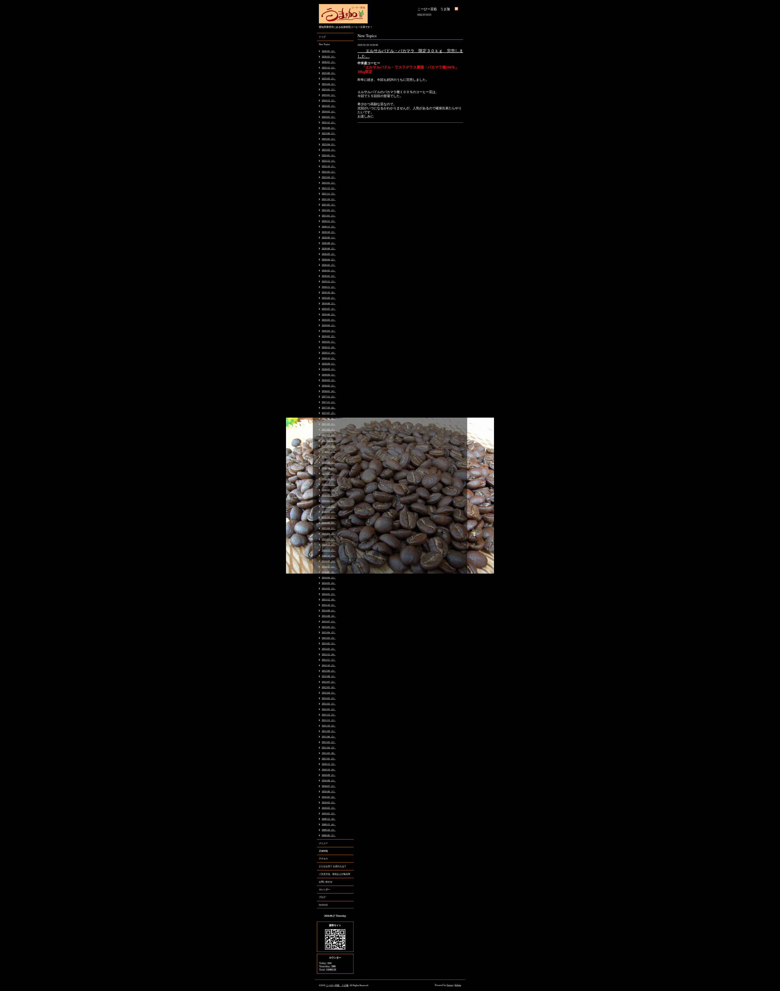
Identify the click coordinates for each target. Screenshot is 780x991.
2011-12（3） (329, 715)
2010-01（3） (329, 813)
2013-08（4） (329, 616)
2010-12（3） (329, 764)
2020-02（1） (329, 270)
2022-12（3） (329, 161)
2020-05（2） (329, 254)
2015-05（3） (329, 523)
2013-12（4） (329, 599)
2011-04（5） (329, 747)
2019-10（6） (329, 292)
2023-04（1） (329, 144)
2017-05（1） (329, 424)
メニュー (323, 843)
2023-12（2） (329, 122)
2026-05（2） (329, 51)
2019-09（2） (329, 298)
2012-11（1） (329, 660)
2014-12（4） (329, 545)
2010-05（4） (329, 797)
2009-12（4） (329, 819)
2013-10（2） (329, 605)
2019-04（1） (329, 325)
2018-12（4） (329, 347)
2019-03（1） (329, 331)
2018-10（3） (329, 358)
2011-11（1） (329, 720)
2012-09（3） (329, 671)
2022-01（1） (329, 183)
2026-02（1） (329, 56)
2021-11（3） (329, 194)
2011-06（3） (329, 736)
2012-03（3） (329, 698)
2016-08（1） (329, 468)
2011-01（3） (329, 758)
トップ (322, 37)
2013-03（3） (329, 638)
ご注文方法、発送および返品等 (334, 874)
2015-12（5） (329, 506)
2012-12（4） (329, 654)
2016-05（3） (329, 484)
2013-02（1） (329, 643)
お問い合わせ (325, 882)
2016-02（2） (329, 495)
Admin (458, 985)
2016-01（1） (329, 501)
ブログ (322, 897)
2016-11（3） (329, 457)
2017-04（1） (329, 429)
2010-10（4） (329, 769)
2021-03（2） (329, 210)
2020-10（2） (329, 232)
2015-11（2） (329, 512)
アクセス (323, 858)
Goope (450, 985)
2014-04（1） (329, 577)
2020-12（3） (329, 221)
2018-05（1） (329, 369)
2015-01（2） (329, 539)
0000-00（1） (329, 835)
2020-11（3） (329, 226)
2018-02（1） (329, 385)
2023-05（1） (329, 139)
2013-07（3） (329, 621)
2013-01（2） (329, 649)
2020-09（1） (329, 237)
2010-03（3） (329, 802)
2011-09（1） (329, 731)
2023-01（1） (329, 155)
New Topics (324, 44)
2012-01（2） (329, 709)
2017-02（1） (329, 440)
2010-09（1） (329, 775)
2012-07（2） (329, 682)
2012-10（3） (329, 665)
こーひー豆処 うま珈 (337, 985)
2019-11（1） (329, 287)
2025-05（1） (329, 78)
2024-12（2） (329, 100)
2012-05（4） (329, 687)
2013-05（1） (329, 627)
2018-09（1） (329, 364)
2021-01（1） (329, 215)
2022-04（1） (329, 177)
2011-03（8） (329, 753)
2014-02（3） (329, 588)
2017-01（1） (329, 446)
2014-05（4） (329, 572)
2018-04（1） (329, 375)
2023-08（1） (329, 128)
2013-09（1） (329, 610)
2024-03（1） (329, 111)
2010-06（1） (329, 791)
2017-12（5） (329, 396)
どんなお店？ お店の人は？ (332, 866)
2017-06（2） (329, 418)
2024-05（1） (329, 106)
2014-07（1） (329, 566)
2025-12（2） (329, 67)
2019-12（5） (329, 281)
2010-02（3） (329, 808)
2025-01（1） (329, 95)
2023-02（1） (329, 150)
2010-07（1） (329, 786)
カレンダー (324, 889)
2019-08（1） (329, 303)
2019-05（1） (329, 320)
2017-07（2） (329, 413)
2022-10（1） (329, 166)
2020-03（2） (329, 265)
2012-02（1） (329, 704)
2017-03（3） (329, 435)
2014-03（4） (329, 583)
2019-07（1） (329, 309)
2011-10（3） (329, 726)
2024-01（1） (329, 117)
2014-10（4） (329, 556)
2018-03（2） (329, 380)
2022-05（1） (329, 172)
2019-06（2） (329, 314)
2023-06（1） (329, 133)
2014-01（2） (329, 594)
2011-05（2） (329, 742)
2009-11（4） (329, 824)
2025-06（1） (329, 73)
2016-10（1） (329, 462)
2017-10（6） (329, 407)
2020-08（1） (329, 243)
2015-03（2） (329, 534)
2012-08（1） (329, 676)
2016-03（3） (329, 490)
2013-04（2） (329, 632)
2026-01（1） (329, 62)
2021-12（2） (329, 188)
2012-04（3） (329, 693)
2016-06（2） (329, 479)
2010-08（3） (329, 780)
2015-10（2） (329, 517)
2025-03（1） (329, 89)
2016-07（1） (329, 473)
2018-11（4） (329, 353)
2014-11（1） (329, 550)
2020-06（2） (329, 248)
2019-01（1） (329, 342)
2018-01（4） (329, 391)
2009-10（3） (329, 830)
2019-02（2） (329, 336)
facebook (323, 904)
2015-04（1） (329, 528)
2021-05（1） (329, 205)
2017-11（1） (329, 402)
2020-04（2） (329, 259)
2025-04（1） (329, 84)
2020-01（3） (329, 276)
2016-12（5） (329, 451)
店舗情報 (323, 851)
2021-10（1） (329, 199)
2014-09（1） (329, 561)
